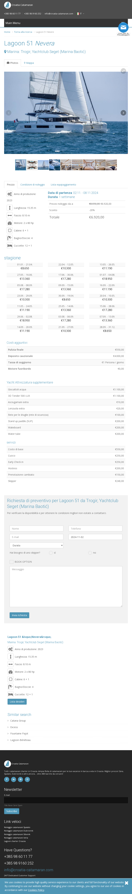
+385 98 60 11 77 (12, 13)
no (94, 552)
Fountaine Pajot (19, 733)
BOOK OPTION (23, 561)
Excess (14, 727)
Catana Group (18, 720)
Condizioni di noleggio (32, 184)
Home (7, 31)
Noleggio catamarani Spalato (17, 827)
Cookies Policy (36, 890)
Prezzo (11, 184)
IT (81, 13)
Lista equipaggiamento (63, 184)
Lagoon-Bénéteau (20, 740)
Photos (14, 62)
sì (55, 552)
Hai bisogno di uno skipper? (25, 552)
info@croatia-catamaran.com (59, 13)
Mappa (30, 62)
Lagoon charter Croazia (15, 841)
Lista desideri (17, 701)
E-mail (7, 795)
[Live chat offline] (124, 28)
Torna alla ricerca (23, 31)
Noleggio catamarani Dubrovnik (18, 830)
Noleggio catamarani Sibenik (17, 834)
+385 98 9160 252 (32, 13)
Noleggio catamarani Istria (16, 837)
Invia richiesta (19, 615)
